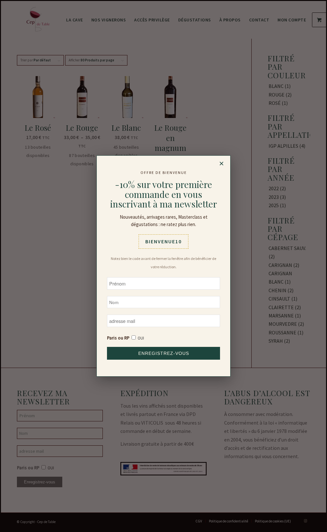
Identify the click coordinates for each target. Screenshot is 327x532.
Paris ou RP (118, 338)
